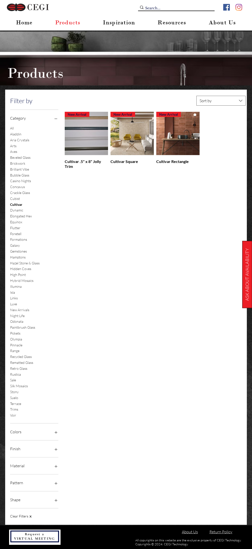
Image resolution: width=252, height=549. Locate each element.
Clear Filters (21, 516)
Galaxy (15, 245)
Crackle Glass (20, 193)
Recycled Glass (21, 357)
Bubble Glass (19, 175)
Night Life (17, 316)
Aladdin (15, 134)
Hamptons (18, 257)
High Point (18, 275)
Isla (12, 292)
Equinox (16, 222)
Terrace (15, 404)
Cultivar (16, 204)
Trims (14, 409)
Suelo (14, 398)
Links (14, 298)
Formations (18, 239)
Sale (13, 380)
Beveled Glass (20, 157)
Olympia (16, 339)
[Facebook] (226, 7)
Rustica (15, 374)
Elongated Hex (21, 216)
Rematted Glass (21, 362)
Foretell (15, 234)
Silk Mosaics (19, 386)
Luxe (13, 304)
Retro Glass (18, 368)
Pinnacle (16, 345)
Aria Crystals (19, 140)
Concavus (17, 187)
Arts (13, 146)
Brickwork (17, 163)
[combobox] (221, 101)
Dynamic (16, 210)
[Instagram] (239, 7)
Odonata (16, 321)
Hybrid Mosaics (21, 280)
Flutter (15, 228)
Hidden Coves (20, 269)
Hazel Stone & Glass (25, 263)
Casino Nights (20, 181)
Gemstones (18, 251)
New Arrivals (19, 310)
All (12, 128)
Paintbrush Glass (22, 327)
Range (14, 351)
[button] (247, 274)
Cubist (15, 198)
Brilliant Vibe (19, 169)
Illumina (16, 286)
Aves (13, 151)
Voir (13, 415)
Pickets (15, 333)
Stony (14, 392)
